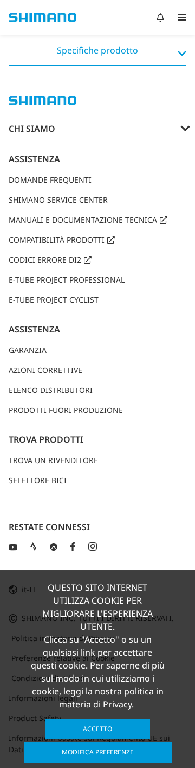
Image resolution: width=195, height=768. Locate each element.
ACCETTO (97, 728)
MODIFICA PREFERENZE (98, 752)
